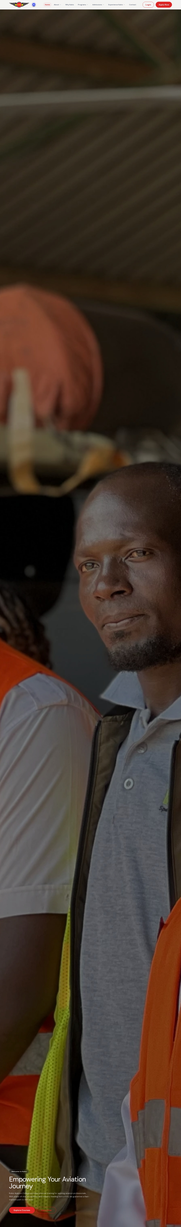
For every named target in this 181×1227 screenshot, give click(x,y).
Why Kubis (69, 5)
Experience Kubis (115, 5)
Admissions (97, 5)
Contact (132, 5)
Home (47, 5)
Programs (82, 5)
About (56, 5)
